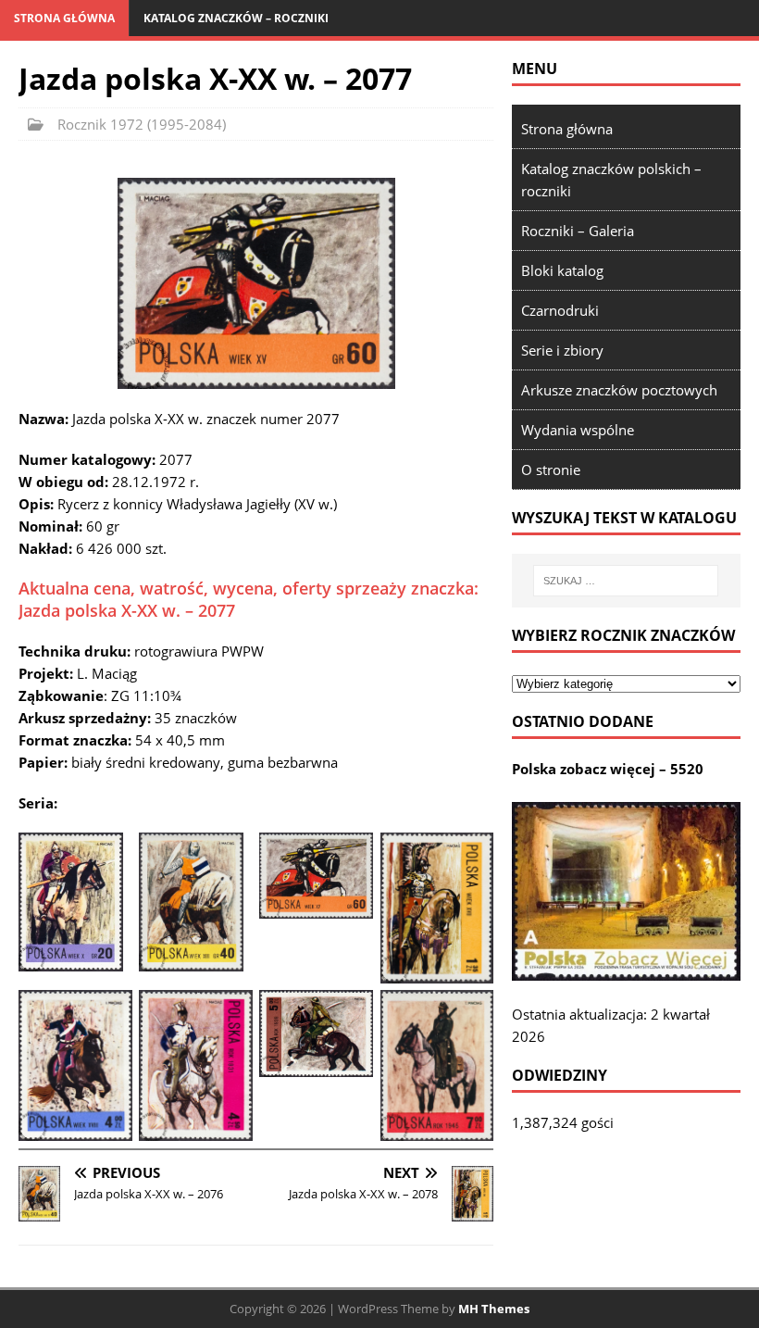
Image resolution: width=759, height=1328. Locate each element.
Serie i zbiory (562, 350)
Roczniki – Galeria (577, 230)
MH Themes (493, 1308)
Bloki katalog (562, 270)
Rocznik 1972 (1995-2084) (141, 124)
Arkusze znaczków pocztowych (619, 390)
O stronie (550, 469)
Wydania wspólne (577, 429)
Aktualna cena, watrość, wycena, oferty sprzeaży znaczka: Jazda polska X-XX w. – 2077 (249, 598)
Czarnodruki (560, 310)
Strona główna (64, 18)
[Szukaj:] (625, 580)
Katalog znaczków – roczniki (236, 18)
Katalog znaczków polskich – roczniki (611, 179)
